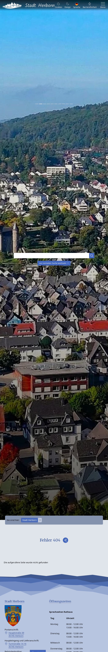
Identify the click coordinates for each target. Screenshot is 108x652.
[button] (91, 255)
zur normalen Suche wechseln (53, 263)
